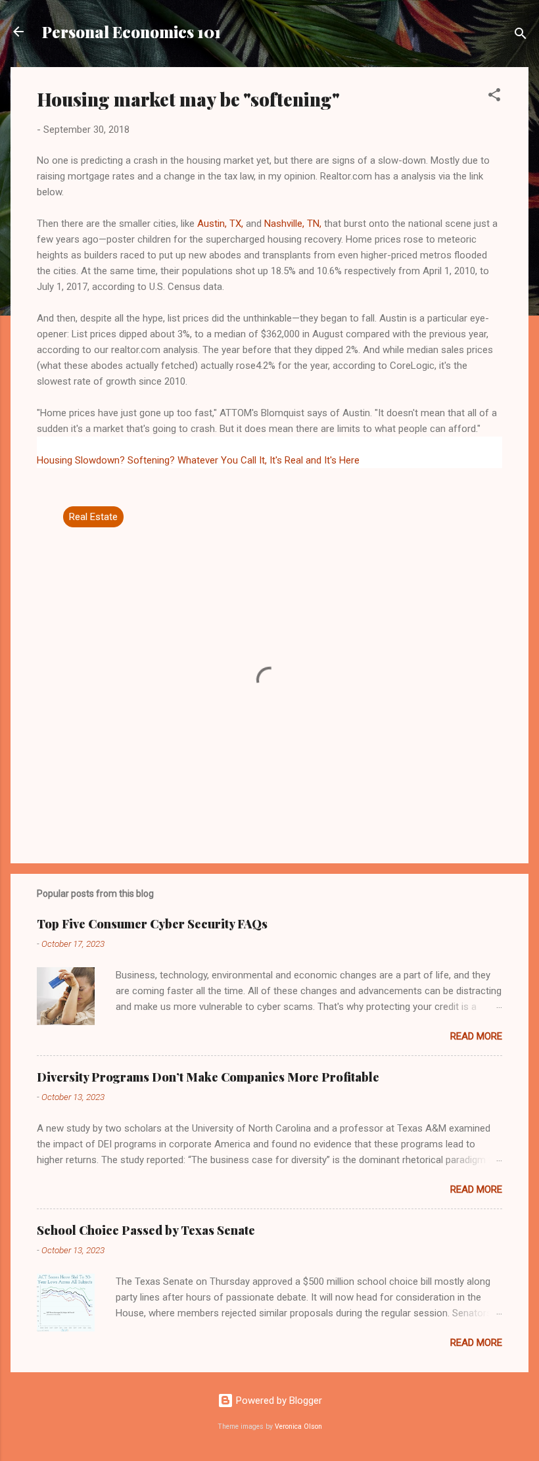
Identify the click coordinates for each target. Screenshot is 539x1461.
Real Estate (93, 517)
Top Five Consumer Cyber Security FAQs (152, 924)
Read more (476, 1036)
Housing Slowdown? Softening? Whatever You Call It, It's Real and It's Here (198, 460)
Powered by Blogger (277, 1400)
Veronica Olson (298, 1426)
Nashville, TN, (292, 223)
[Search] (520, 36)
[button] (494, 97)
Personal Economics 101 (131, 31)
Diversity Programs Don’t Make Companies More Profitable (208, 1077)
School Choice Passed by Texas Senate (146, 1230)
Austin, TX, (220, 223)
